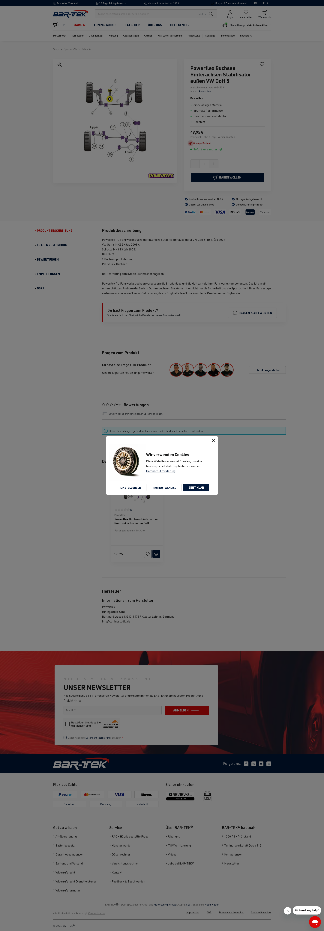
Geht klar (196, 487)
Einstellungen (130, 487)
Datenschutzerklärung (161, 471)
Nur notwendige (164, 487)
